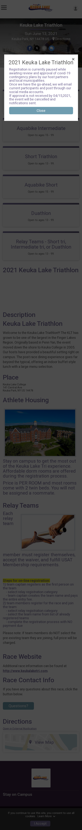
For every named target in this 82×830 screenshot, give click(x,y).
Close (41, 111)
